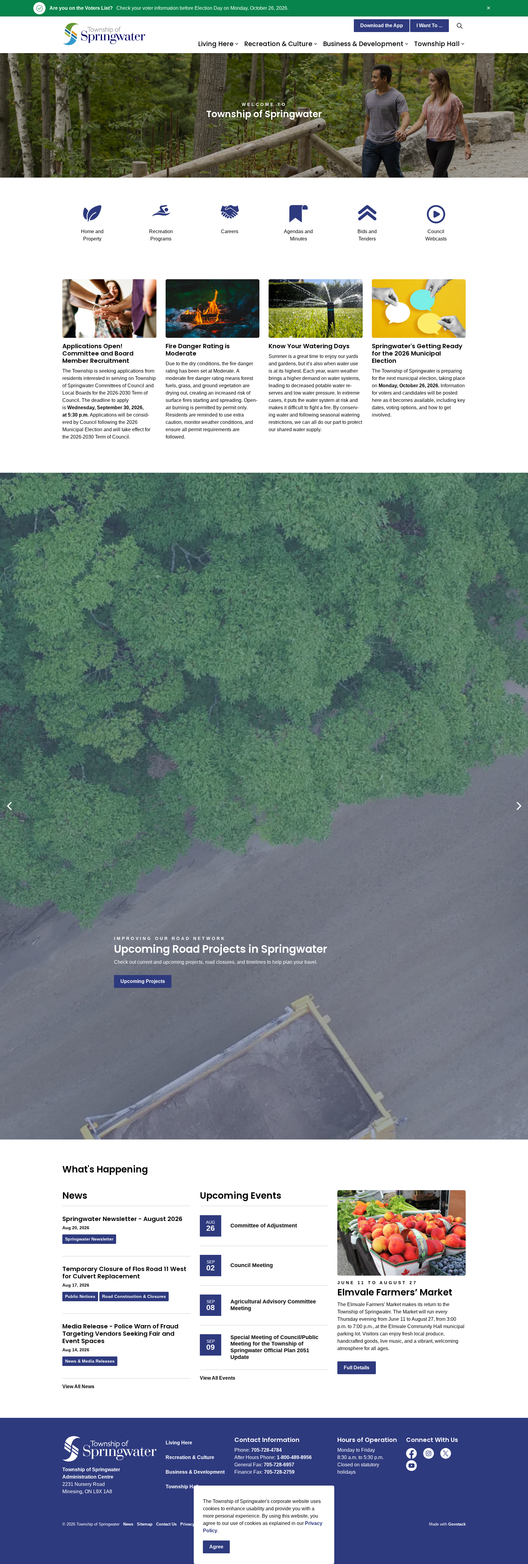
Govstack (457, 1524)
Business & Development (363, 43)
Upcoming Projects (142, 981)
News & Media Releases (90, 1361)
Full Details (356, 1367)
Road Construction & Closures (134, 1296)
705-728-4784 (266, 1450)
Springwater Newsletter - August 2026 (122, 1219)
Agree (216, 1546)
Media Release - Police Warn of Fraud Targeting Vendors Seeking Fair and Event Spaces (120, 1334)
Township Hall (437, 43)
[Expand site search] (459, 25)
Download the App (381, 25)
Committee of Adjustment (263, 1226)
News (128, 1524)
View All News (78, 1386)
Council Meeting (251, 1265)
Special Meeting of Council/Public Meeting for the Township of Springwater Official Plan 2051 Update (274, 1347)
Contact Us (166, 1524)
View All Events (217, 1378)
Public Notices (80, 1296)
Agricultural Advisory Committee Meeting (273, 1305)
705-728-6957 (279, 1464)
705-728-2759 (279, 1472)
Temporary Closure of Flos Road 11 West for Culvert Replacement (124, 1272)
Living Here (215, 43)
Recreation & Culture (278, 43)
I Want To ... (429, 25)
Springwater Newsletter (89, 1239)
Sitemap (144, 1524)
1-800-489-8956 (294, 1457)
